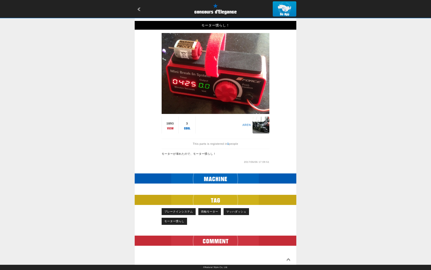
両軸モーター (209, 211)
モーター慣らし (174, 221)
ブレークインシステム (178, 211)
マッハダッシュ (236, 211)
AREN (246, 125)
